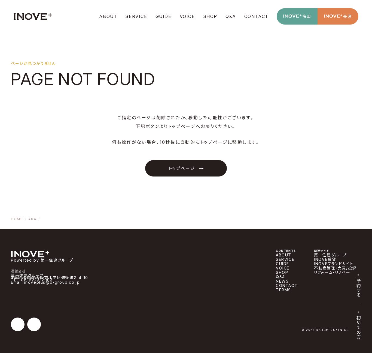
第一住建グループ (27, 275)
